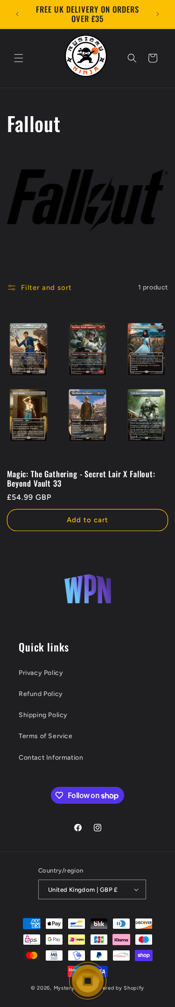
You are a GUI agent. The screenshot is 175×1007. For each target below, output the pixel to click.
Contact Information (51, 758)
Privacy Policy (41, 673)
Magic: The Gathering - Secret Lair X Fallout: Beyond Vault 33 (81, 479)
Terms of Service (46, 736)
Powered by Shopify (117, 988)
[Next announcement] (157, 14)
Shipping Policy (43, 715)
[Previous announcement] (17, 14)
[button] (18, 58)
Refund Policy (41, 694)
